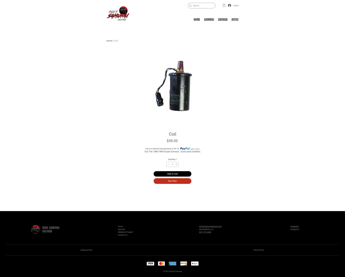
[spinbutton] (172, 164)
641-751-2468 (205, 232)
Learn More (194, 149)
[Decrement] (168, 164)
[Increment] (176, 164)
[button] (224, 5)
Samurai (121, 229)
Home (109, 40)
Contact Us (122, 235)
